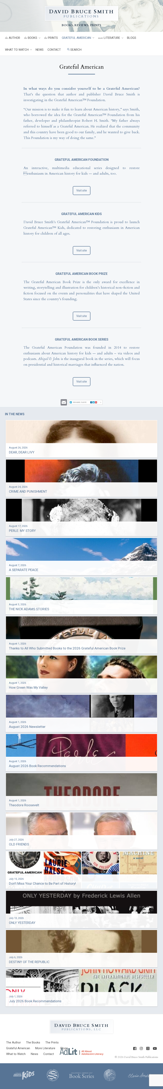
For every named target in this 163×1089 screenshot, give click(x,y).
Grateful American (76, 38)
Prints (51, 38)
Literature (109, 38)
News (40, 49)
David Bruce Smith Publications (141, 1057)
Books (30, 38)
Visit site (81, 190)
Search (76, 49)
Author (12, 38)
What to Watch (17, 49)
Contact (54, 49)
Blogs (131, 38)
